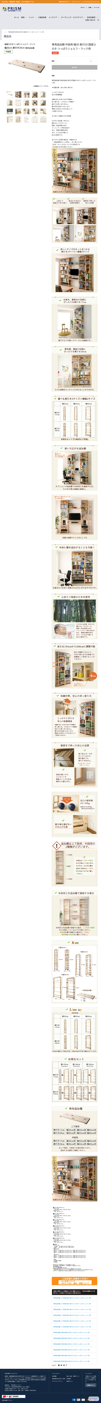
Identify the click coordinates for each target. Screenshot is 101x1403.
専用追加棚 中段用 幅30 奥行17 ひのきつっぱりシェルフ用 (71, 1332)
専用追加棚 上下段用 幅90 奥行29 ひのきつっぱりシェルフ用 (72, 1327)
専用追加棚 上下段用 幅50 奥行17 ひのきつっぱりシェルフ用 (72, 1304)
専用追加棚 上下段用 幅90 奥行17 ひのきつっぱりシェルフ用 (72, 1309)
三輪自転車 (42, 17)
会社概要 (54, 1376)
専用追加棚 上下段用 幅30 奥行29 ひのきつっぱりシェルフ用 (72, 1315)
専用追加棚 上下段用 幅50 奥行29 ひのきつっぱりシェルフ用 (72, 1321)
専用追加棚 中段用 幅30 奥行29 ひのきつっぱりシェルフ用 (71, 1350)
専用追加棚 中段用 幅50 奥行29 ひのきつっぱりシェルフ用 (71, 1355)
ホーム (16, 17)
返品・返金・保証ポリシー (73, 1376)
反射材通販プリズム (7, 1400)
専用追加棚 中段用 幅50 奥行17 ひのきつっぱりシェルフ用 (71, 1338)
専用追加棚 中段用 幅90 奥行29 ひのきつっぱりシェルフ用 (71, 1361)
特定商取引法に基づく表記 (58, 1378)
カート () (96, 7)
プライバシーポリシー (57, 1381)
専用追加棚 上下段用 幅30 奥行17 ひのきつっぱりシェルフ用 (72, 1298)
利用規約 (69, 1378)
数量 (53, 61)
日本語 (17, 1396)
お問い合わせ (90, 20)
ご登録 (89, 7)
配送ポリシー (70, 1381)
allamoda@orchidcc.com (90, 2)
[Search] (98, 21)
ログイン (83, 7)
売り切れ (74, 67)
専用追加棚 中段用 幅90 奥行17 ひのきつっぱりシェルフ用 (71, 1344)
